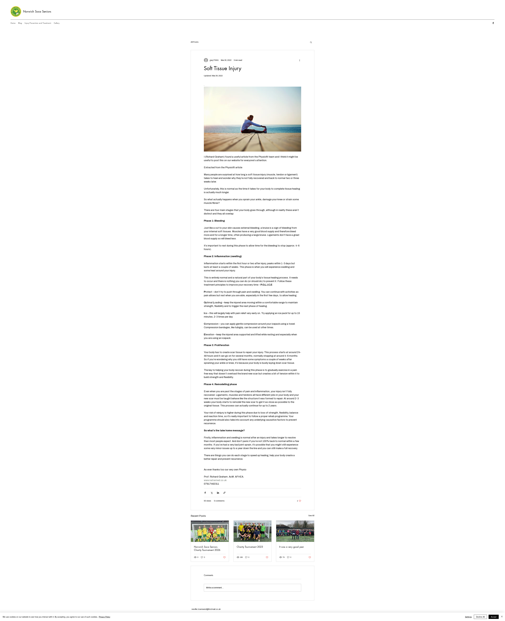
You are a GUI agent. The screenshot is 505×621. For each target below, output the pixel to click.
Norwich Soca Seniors (37, 11)
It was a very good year (291, 546)
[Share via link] (224, 492)
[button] (311, 42)
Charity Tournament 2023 (250, 546)
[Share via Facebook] (205, 492)
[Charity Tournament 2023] (253, 531)
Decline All (480, 616)
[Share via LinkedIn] (218, 492)
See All (311, 516)
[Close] (501, 617)
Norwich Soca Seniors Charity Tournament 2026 (207, 548)
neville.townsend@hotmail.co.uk (206, 609)
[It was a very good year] (295, 531)
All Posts (194, 42)
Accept (493, 616)
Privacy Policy (104, 616)
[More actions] (299, 60)
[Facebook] (493, 23)
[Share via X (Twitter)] (211, 492)
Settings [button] (468, 616)
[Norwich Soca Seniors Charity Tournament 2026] (210, 531)
